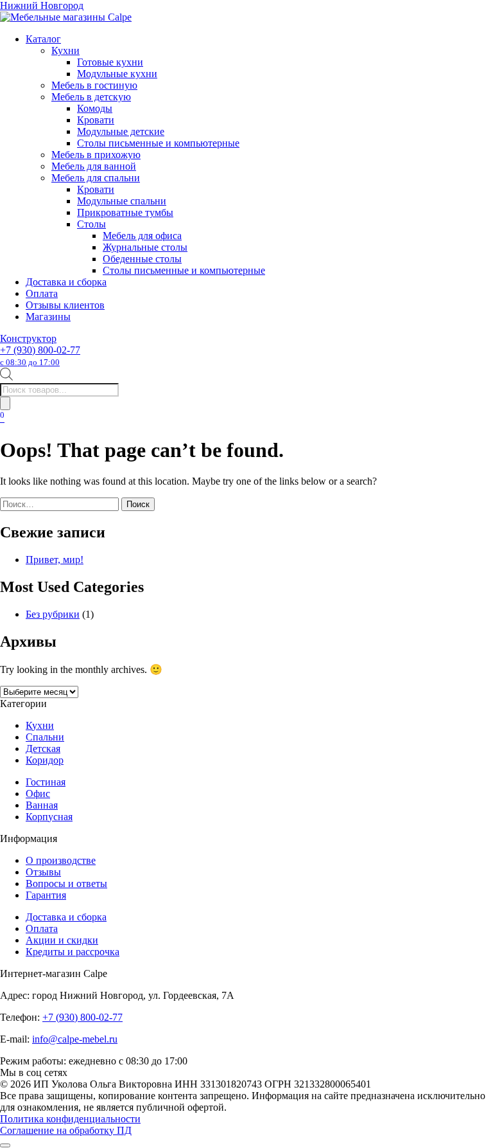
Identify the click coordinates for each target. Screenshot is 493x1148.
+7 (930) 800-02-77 (40, 356)
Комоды (94, 108)
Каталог (43, 38)
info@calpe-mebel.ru (74, 1039)
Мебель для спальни (95, 177)
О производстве (61, 860)
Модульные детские (120, 131)
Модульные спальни (121, 200)
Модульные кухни (117, 73)
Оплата (42, 293)
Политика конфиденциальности (70, 1118)
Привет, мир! (54, 559)
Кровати (95, 119)
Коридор (45, 760)
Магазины (48, 316)
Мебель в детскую (91, 96)
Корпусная (49, 816)
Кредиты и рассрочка (72, 951)
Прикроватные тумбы (125, 212)
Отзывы (43, 871)
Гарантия (46, 895)
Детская (43, 748)
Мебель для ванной (93, 166)
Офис (38, 793)
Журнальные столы (145, 247)
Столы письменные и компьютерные (158, 143)
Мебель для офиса (142, 235)
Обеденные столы (142, 258)
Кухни (65, 50)
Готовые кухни (110, 62)
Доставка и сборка (66, 281)
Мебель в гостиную (94, 85)
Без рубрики (53, 614)
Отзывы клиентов (65, 305)
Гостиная (45, 781)
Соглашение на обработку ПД (66, 1130)
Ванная (42, 805)
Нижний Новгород (41, 5)
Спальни (45, 736)
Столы (91, 224)
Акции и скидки (62, 940)
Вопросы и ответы (66, 883)
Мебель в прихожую (96, 154)
